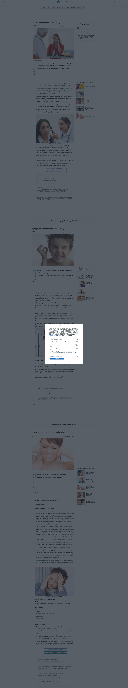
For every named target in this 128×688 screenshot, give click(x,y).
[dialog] (64, 344)
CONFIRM (57, 358)
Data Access (64, 362)
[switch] (76, 341)
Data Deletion (58, 362)
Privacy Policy (70, 362)
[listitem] (64, 339)
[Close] (81, 326)
